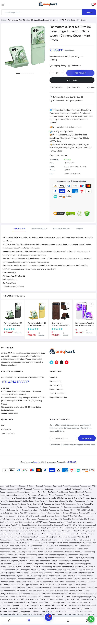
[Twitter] (51, 362)
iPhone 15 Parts (6, 555)
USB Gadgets (59, 564)
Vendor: (53, 170)
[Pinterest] (56, 362)
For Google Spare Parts (15, 501)
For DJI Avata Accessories (65, 549)
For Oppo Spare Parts (26, 608)
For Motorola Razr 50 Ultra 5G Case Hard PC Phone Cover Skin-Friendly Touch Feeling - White (84, 324)
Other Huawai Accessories (48, 555)
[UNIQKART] (48, 5)
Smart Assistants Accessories (35, 519)
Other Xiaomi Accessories (64, 611)
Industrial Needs (7, 581)
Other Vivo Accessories (9, 531)
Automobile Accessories (17, 495)
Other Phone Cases (47, 596)
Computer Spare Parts (43, 564)
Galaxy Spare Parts (88, 543)
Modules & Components (21, 552)
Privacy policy (55, 381)
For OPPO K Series (45, 543)
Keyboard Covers (19, 605)
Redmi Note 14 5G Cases (43, 549)
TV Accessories (75, 561)
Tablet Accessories (84, 611)
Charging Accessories (53, 489)
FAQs (3, 426)
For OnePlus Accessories (10, 584)
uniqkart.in (35, 462)
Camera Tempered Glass (22, 549)
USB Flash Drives (47, 599)
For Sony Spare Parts (43, 537)
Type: (52, 166)
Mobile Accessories (60, 561)
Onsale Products (71, 540)
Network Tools (89, 605)
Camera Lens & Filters (46, 578)
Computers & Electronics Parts (40, 495)
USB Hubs (81, 537)
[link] (19, 304)
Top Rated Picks (54, 492)
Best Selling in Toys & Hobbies (80, 558)
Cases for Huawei (64, 614)
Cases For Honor (18, 587)
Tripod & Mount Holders (72, 590)
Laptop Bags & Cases (34, 602)
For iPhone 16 (22, 590)
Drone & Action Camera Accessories (35, 561)
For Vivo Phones (83, 504)
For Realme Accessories (62, 567)
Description (19, 228)
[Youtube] (66, 362)
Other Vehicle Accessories (84, 525)
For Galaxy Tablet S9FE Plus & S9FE (15, 513)
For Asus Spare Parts (68, 587)
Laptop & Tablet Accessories (12, 602)
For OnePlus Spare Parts (43, 581)
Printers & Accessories (21, 522)
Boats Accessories (48, 569)
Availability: (54, 159)
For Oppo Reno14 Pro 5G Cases (36, 534)
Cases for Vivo (32, 599)
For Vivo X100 (19, 599)
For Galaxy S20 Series (49, 584)
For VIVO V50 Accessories (44, 614)
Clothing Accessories (75, 564)
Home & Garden (68, 492)
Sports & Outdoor (63, 596)
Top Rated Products (55, 540)
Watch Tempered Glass (50, 531)
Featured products (36, 590)
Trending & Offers (71, 498)
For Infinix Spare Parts (35, 501)
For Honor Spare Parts (23, 614)
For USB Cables (69, 593)
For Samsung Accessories (27, 507)
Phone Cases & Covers (19, 498)
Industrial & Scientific (9, 486)
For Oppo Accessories (86, 581)
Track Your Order (8, 434)
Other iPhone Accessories (60, 608)
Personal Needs (6, 614)
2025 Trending (42, 608)
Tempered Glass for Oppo (56, 516)
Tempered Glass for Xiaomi (66, 572)
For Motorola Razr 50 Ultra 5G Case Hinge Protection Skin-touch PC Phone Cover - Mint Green (70, 33)
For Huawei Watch (76, 519)
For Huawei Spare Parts (55, 501)
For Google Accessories (49, 507)
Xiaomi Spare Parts (23, 581)
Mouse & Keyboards (16, 575)
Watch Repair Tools (8, 608)
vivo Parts (74, 546)
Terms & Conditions (58, 393)
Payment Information (58, 397)
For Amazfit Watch (85, 587)
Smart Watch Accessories (43, 504)
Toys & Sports (54, 575)
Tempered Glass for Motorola (42, 572)
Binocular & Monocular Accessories (79, 552)
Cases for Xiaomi (80, 567)
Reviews (79, 228)
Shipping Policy (39, 228)
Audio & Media (57, 498)
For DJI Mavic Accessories (31, 546)
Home (3, 20)
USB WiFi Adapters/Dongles (85, 578)
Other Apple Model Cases (16, 525)
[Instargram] (61, 362)
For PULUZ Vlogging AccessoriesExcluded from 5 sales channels (59, 522)
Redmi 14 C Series (7, 596)
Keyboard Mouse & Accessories (23, 543)
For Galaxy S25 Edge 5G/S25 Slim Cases (44, 605)
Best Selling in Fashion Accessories (51, 558)
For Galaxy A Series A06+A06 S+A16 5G (76, 510)
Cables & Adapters (43, 486)
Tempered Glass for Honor (17, 572)
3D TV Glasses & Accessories (30, 489)
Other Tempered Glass (66, 569)
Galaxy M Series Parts (10, 546)
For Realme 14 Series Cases (64, 537)
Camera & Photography (9, 561)
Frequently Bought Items (10, 510)
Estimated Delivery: (61, 97)
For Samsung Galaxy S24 (61, 525)
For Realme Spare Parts (52, 593)
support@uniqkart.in (9, 413)
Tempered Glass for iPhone (79, 534)
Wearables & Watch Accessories (68, 495)
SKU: (51, 163)
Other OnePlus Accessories (11, 528)
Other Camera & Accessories (74, 575)
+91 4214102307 (15, 381)
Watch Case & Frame (43, 611)
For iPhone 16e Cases (49, 587)
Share (91, 87)
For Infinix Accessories (87, 593)
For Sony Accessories (69, 555)
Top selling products (30, 510)
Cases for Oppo (65, 584)
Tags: (52, 173)
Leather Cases (33, 587)
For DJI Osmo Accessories (25, 555)
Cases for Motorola (64, 578)
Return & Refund (61, 228)
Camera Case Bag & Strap (36, 575)
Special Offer (40, 540)
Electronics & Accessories (79, 486)
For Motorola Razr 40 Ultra (23, 540)
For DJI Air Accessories (49, 510)
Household (27, 567)
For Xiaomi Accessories (70, 507)
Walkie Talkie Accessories (26, 596)
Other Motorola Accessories (80, 516)
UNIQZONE (71, 462)
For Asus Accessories (42, 567)
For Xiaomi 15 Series (54, 590)
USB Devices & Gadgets (40, 498)
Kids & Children (15, 567)
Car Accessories (38, 513)
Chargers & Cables (26, 486)
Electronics (27, 564)
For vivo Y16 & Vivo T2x (30, 531)
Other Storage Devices (35, 516)
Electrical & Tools (60, 486)
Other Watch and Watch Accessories (48, 552)
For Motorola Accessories (64, 581)
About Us (53, 377)
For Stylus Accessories (75, 501)
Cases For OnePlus (17, 516)
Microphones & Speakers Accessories (60, 602)
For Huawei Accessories (72, 605)
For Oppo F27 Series (30, 584)
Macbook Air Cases (72, 489)
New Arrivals (89, 528)
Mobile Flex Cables (54, 513)
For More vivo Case (58, 534)
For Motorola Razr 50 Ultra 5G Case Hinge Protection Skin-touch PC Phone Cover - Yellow (37, 324)
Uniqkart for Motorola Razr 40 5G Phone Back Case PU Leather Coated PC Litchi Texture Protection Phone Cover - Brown (61, 324)
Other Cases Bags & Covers (71, 528)
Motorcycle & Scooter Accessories (21, 578)
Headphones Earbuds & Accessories (22, 492)
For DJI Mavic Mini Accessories (56, 546)
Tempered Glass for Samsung (75, 513)
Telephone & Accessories (30, 593)
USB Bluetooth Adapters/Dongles (75, 531)
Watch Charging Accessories (23, 558)
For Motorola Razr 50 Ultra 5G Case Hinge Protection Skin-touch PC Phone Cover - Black (13, 324)
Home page (76, 596)
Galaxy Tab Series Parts (21, 504)
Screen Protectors (88, 599)
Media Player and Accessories (66, 543)
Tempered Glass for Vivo (34, 528)
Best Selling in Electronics (28, 569)
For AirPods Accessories (65, 504)
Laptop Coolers (51, 528)
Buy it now (72, 80)
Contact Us (6, 430)
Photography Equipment (24, 611)
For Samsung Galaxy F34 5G (67, 599)
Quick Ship (42, 492)
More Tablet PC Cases (59, 519)
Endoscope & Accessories (39, 525)
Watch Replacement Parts (11, 519)
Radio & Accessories (24, 537)
